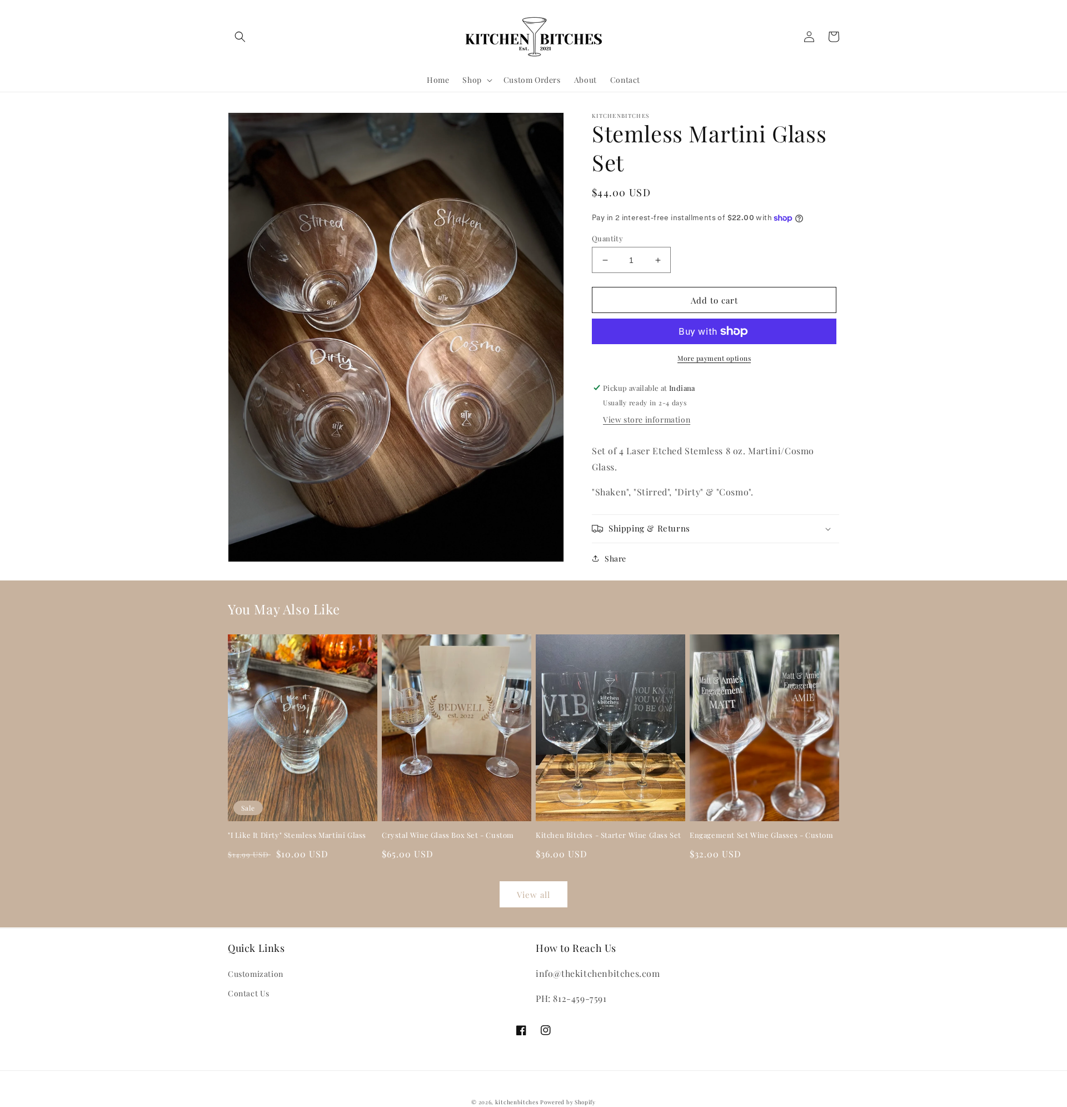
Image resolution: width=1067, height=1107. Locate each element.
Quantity (607, 238)
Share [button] (615, 558)
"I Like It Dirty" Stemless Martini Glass (297, 835)
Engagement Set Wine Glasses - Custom (762, 835)
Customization (255, 974)
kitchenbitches (517, 1102)
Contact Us (249, 993)
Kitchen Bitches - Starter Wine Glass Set (608, 835)
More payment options (714, 358)
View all (533, 894)
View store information (646, 419)
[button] (240, 36)
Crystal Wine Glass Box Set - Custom (448, 835)
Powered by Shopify (568, 1102)
